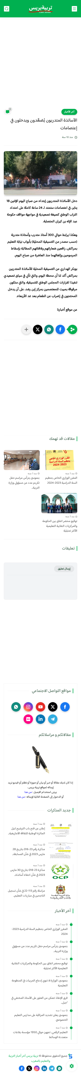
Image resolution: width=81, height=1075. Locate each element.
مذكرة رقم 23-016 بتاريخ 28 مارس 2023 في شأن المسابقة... (28, 852)
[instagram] (28, 707)
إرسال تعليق (64, 568)
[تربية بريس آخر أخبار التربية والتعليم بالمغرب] (40, 8)
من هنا (28, 792)
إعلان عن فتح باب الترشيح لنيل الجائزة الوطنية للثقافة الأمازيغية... (26, 831)
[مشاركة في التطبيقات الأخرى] (26, 329)
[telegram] (52, 719)
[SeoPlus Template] (70, 1056)
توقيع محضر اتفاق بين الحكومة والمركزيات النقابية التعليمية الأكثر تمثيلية (59, 526)
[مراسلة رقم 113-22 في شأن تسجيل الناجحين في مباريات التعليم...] (60, 892)
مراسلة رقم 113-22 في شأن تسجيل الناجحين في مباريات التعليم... (26, 893)
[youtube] (40, 707)
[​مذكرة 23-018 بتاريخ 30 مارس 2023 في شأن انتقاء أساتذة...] (60, 871)
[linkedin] (40, 719)
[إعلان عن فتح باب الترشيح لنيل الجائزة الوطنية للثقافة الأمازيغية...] (60, 830)
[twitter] (52, 707)
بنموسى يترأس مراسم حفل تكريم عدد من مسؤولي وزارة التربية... (24, 483)
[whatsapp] (16, 707)
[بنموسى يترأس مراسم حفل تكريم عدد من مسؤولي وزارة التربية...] (22, 460)
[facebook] (65, 707)
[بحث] (6, 9)
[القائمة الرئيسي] (74, 9)
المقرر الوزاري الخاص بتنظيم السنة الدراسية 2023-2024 (61, 480)
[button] (60, 329)
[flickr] (28, 719)
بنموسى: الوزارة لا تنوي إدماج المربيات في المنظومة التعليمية (40, 983)
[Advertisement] (40, 65)
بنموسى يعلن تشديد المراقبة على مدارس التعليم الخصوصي (41, 1018)
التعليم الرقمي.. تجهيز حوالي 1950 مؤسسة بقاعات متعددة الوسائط (40, 1035)
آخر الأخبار (69, 112)
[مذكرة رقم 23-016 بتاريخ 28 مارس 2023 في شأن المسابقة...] (60, 850)
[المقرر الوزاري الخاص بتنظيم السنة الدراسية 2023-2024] (59, 460)
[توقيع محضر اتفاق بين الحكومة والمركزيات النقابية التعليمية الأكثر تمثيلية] (59, 503)
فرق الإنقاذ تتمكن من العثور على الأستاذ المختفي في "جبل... (39, 1000)
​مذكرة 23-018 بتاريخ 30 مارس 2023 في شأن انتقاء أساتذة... (27, 872)
